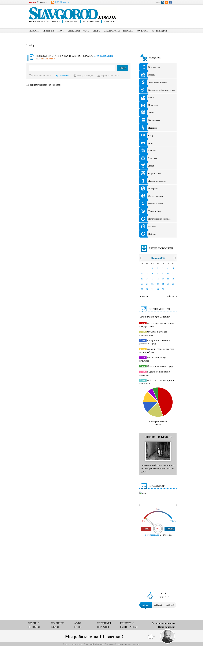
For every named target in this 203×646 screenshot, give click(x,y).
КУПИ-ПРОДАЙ (159, 30)
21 (147, 283)
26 (173, 283)
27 (142, 289)
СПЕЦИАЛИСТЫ (112, 30)
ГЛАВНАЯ (33, 623)
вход (158, 1)
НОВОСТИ (34, 30)
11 (168, 273)
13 (142, 278)
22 (152, 283)
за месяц (143, 296)
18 (168, 278)
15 (152, 278)
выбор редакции (85, 75)
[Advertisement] (150, 14)
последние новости (41, 75)
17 (163, 278)
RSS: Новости (62, 2)
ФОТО (86, 30)
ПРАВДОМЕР (157, 485)
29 (152, 289)
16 (158, 278)
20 (142, 283)
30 (158, 289)
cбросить (172, 296)
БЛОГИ (61, 30)
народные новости (110, 75)
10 (163, 273)
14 (147, 278)
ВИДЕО (96, 30)
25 (168, 283)
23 (158, 283)
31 (163, 289)
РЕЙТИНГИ (48, 30)
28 (147, 289)
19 (173, 278)
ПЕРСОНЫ (128, 30)
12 (173, 273)
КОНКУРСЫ (142, 30)
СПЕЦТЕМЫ (74, 30)
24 (163, 283)
